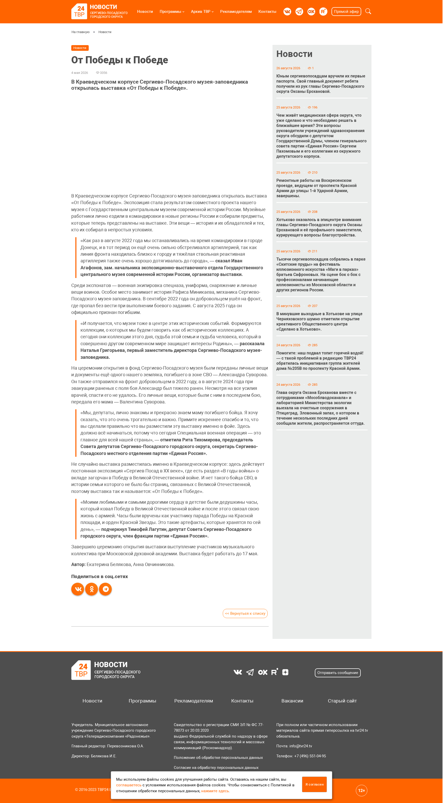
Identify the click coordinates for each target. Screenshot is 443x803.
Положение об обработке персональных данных (218, 757)
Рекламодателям (236, 11)
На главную (81, 32)
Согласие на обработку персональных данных (216, 767)
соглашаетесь (129, 785)
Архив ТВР (200, 11)
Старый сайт (342, 701)
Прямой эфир (346, 11)
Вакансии (292, 701)
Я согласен (315, 784)
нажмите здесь (215, 791)
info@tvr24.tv (300, 746)
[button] (368, 11)
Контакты (267, 11)
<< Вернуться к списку (245, 613)
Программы (170, 11)
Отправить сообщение (337, 672)
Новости (145, 11)
